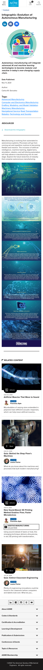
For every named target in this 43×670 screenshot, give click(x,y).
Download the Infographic (15, 130)
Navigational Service (11, 111)
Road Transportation (29, 111)
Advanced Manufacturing (13, 99)
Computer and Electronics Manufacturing (20, 102)
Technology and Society (20, 114)
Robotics (5, 114)
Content (6, 10)
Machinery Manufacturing (13, 108)
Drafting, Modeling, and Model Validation (20, 105)
